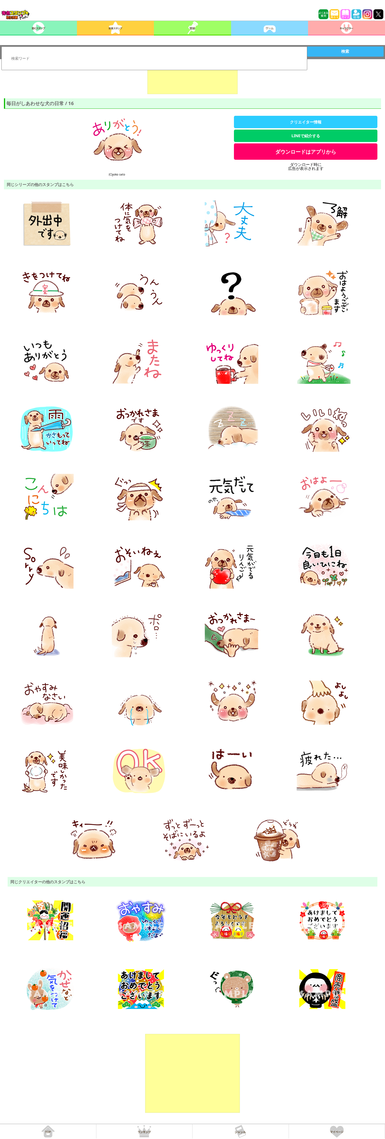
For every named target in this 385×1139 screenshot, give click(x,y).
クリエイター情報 (306, 122)
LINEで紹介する (305, 135)
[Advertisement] (192, 80)
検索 (345, 51)
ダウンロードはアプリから (305, 151)
